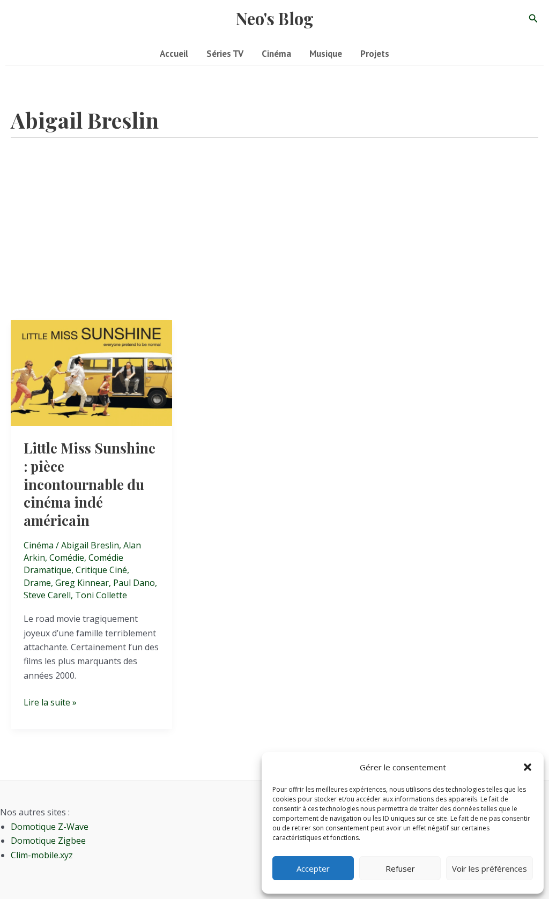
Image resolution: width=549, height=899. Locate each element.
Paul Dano (134, 583)
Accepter (313, 868)
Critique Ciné (101, 570)
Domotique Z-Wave (49, 827)
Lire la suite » (50, 702)
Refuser (400, 868)
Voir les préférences (489, 868)
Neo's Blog (275, 18)
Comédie (66, 557)
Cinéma (39, 545)
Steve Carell (47, 595)
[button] (527, 767)
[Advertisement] (274, 240)
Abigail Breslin (90, 545)
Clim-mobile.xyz (42, 855)
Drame (37, 583)
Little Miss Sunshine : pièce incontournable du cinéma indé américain (89, 484)
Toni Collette (101, 595)
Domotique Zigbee (48, 840)
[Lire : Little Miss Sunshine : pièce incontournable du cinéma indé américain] (91, 372)
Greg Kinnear (82, 583)
